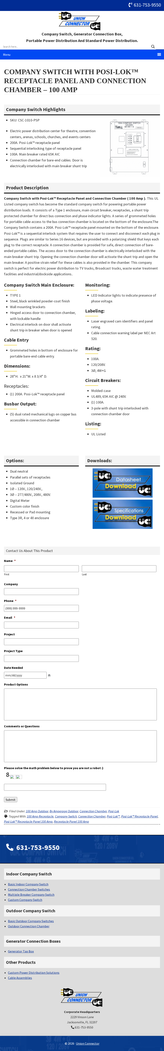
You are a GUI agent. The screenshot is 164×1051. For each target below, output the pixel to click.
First (6, 574)
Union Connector (82, 21)
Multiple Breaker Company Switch (31, 895)
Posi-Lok (113, 811)
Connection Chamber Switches (29, 889)
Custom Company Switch (25, 900)
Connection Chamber (93, 811)
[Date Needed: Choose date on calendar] (49, 675)
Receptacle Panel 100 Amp (71, 821)
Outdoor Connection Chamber (28, 926)
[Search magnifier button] (153, 46)
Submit (11, 800)
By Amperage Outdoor (64, 811)
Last (84, 574)
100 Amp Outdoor (37, 811)
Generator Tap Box (21, 951)
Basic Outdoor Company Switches (31, 921)
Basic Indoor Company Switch (28, 884)
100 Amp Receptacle (40, 816)
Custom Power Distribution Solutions (33, 973)
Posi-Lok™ (113, 816)
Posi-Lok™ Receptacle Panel (139, 816)
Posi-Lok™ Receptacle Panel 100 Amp (28, 821)
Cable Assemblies (20, 978)
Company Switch (66, 816)
